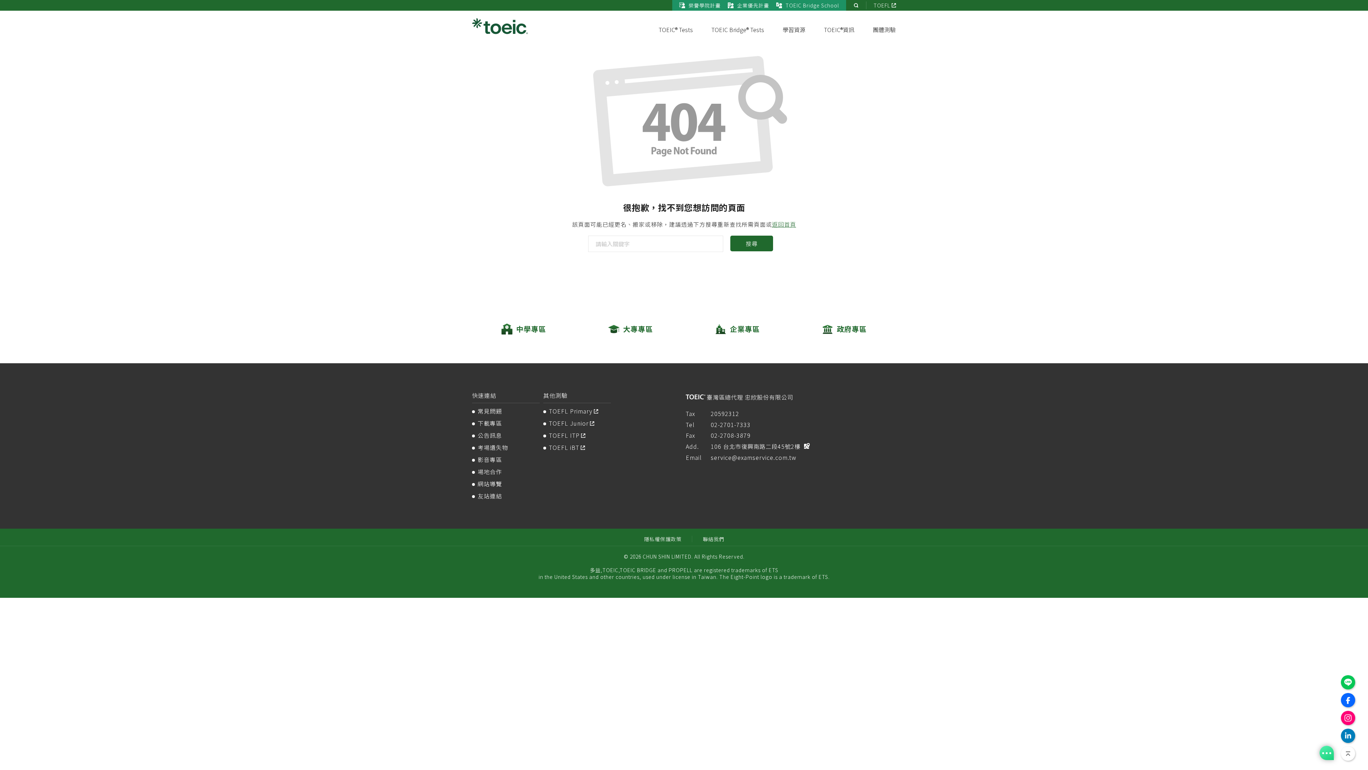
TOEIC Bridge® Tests (737, 29)
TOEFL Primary (570, 411)
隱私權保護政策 (663, 539)
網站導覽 (490, 483)
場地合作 (490, 471)
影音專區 (490, 459)
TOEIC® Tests (676, 29)
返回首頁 (784, 224)
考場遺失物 (493, 447)
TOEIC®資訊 (839, 29)
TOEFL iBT (564, 447)
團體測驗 (884, 29)
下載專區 (490, 423)
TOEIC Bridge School (812, 5)
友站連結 (490, 496)
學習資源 (794, 29)
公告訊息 (490, 435)
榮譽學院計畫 (705, 5)
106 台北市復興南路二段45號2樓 (755, 446)
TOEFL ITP (564, 435)
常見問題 (490, 411)
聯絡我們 (713, 539)
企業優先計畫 (753, 5)
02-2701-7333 (731, 424)
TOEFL (882, 5)
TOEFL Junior (569, 423)
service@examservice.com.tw (753, 457)
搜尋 (751, 243)
